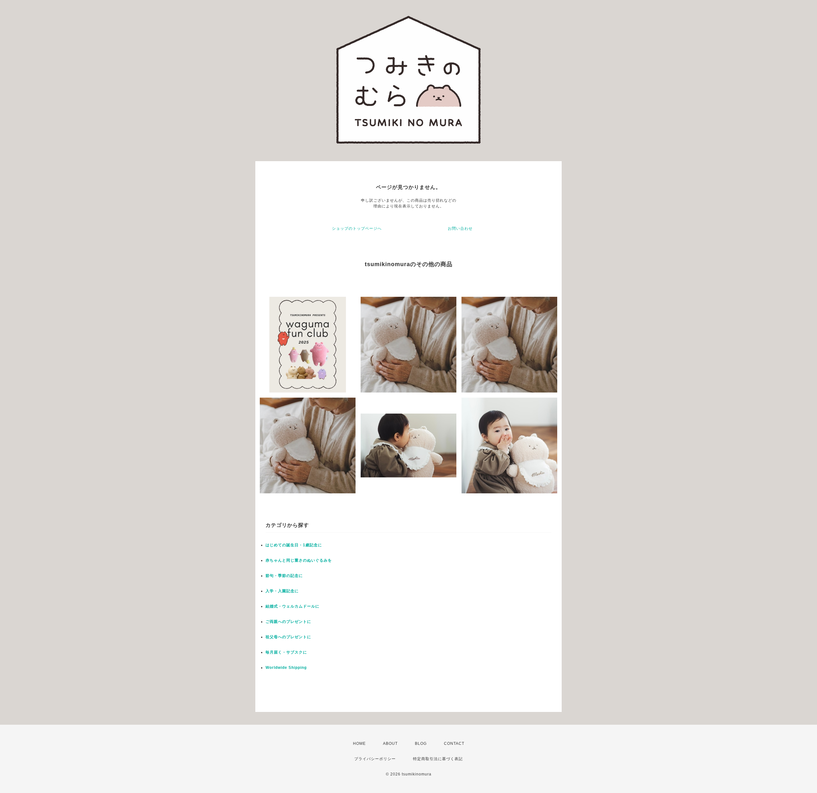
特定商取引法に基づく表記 (438, 759)
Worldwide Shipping (286, 667)
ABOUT (390, 743)
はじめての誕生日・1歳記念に (294, 545)
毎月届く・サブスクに (286, 652)
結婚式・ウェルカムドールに (292, 606)
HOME (359, 743)
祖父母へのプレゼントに (288, 637)
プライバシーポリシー (375, 759)
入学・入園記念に (282, 591)
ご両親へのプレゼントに (288, 621)
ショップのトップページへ (357, 228)
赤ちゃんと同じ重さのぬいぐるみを (299, 560)
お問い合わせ (460, 228)
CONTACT (454, 743)
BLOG (421, 743)
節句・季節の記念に (284, 575)
